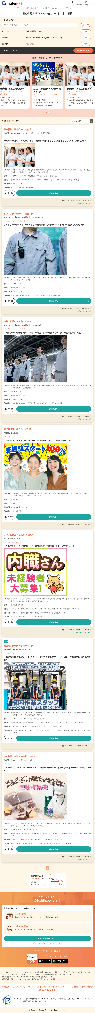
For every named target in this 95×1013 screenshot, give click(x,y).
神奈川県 (26, 8)
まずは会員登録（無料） (47, 938)
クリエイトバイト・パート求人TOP (12, 8)
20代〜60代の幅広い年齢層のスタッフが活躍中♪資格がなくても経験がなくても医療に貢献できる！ (45, 141)
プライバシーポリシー (51, 987)
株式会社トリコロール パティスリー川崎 (18, 760)
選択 (85, 31)
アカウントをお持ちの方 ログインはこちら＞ (47, 943)
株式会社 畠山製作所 (11, 433)
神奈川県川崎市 (35, 8)
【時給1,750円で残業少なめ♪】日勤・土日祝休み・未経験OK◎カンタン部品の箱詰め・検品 (42, 333)
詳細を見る (53, 193)
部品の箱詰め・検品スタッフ (17, 321)
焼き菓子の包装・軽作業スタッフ (19, 756)
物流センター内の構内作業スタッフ (20, 646)
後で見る (10, 193)
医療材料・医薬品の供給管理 (17, 129)
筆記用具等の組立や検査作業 (17, 429)
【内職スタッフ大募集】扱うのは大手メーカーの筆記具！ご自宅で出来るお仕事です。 (40, 440)
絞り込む (86, 25)
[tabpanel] (47, 85)
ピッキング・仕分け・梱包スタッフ (20, 213)
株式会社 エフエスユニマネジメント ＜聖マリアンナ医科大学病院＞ (27, 133)
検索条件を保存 (83, 51)
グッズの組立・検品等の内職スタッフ (21, 535)
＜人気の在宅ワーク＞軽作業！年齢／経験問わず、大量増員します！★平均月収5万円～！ (41, 546)
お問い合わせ (87, 987)
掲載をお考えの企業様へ (47, 990)
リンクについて (19, 987)
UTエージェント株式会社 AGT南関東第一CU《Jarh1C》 (23, 325)
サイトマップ (33, 987)
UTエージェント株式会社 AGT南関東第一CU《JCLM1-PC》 (24, 217)
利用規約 (5, 987)
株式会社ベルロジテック (12, 538)
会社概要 (75, 987)
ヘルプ (65, 987)
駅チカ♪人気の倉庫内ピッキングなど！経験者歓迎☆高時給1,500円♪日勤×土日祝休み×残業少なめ (44, 225)
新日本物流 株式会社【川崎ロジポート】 (18, 649)
